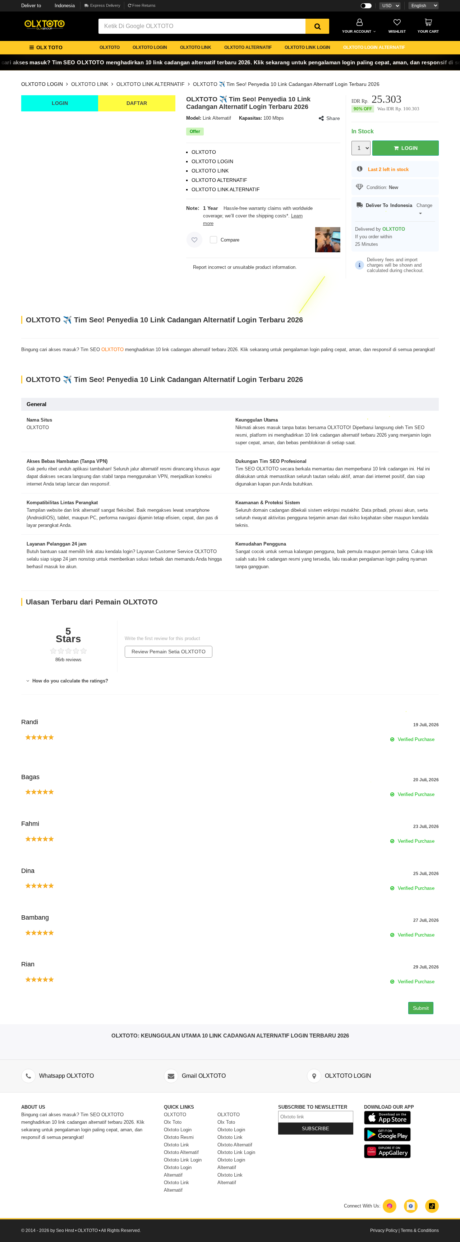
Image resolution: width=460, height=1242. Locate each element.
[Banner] (44, 24)
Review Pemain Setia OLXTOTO (169, 651)
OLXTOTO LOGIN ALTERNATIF (374, 47)
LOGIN (60, 103)
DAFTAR (136, 103)
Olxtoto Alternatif (181, 1152)
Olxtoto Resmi (179, 1137)
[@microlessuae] (389, 1206)
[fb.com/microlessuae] (411, 1206)
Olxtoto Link (176, 1144)
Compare (230, 240)
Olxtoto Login (178, 1129)
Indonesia (48, 5)
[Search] (317, 26)
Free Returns (143, 5)
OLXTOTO (110, 47)
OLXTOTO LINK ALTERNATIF (150, 84)
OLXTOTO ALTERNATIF (248, 47)
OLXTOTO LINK (195, 47)
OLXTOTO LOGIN (150, 47)
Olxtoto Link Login (183, 1160)
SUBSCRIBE (315, 1128)
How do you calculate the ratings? (69, 681)
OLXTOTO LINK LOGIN (307, 47)
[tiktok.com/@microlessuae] (432, 1206)
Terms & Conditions (420, 1230)
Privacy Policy (383, 1230)
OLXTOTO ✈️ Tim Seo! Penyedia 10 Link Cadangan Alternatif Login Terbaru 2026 (286, 84)
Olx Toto (172, 1122)
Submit (421, 1008)
